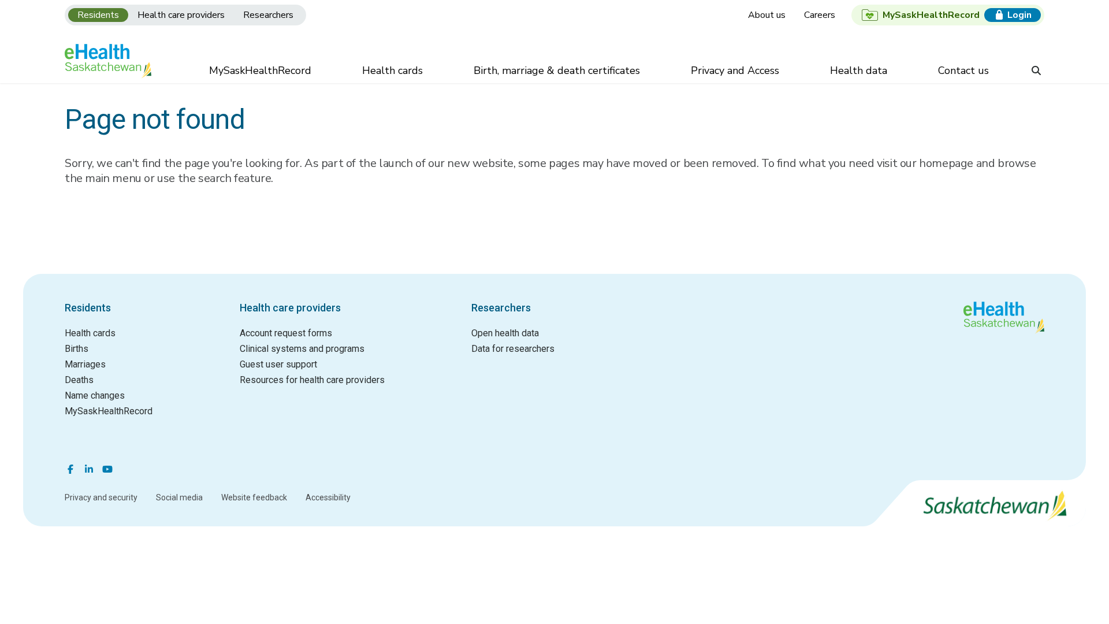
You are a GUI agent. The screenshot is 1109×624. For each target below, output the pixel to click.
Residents (98, 15)
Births (76, 348)
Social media (179, 497)
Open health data (505, 333)
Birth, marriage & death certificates (557, 70)
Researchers (268, 15)
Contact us (963, 70)
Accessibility (328, 497)
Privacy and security (101, 497)
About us (767, 15)
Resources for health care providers (312, 379)
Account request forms (286, 333)
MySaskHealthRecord (260, 70)
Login (1019, 15)
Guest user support (278, 364)
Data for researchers (512, 348)
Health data (858, 70)
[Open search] (1036, 72)
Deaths (79, 379)
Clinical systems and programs (302, 348)
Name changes (95, 395)
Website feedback (254, 497)
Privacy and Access (735, 70)
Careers (819, 15)
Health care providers (181, 15)
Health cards (392, 70)
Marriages (85, 364)
